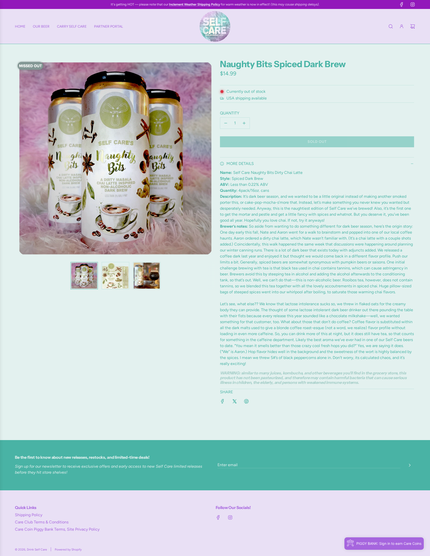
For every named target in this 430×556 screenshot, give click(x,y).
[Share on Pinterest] (246, 401)
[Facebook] (401, 4)
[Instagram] (412, 4)
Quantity (229, 113)
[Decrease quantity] (225, 123)
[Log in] (401, 26)
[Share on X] (234, 401)
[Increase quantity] (244, 123)
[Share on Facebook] (222, 401)
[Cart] (412, 26)
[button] (22, 158)
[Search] (390, 26)
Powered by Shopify (68, 549)
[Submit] (409, 465)
